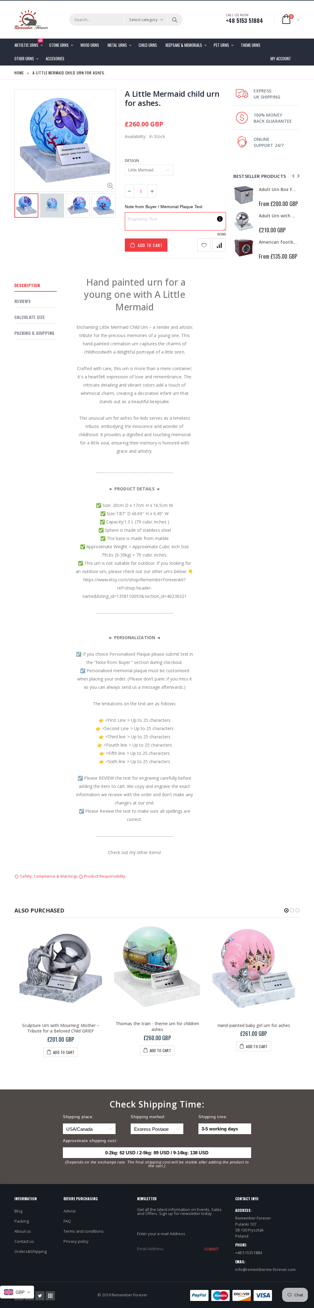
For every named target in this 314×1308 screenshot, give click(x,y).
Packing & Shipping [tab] (34, 333)
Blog (18, 1211)
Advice (69, 1211)
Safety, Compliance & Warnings (49, 876)
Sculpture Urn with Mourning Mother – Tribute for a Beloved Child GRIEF (60, 1028)
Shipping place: (78, 1117)
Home (19, 72)
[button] (286, 910)
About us (22, 1231)
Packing (21, 1221)
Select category (143, 19)
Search (175, 19)
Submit (211, 1249)
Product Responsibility (104, 876)
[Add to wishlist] (204, 245)
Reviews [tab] (22, 301)
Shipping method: (148, 1117)
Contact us (24, 1241)
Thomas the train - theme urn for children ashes (157, 1026)
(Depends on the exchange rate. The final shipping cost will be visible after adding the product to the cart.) (157, 1164)
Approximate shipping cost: (90, 1141)
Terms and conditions (83, 1231)
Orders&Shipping (30, 1251)
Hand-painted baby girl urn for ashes (253, 1025)
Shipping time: (212, 1117)
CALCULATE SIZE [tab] (29, 317)
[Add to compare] (219, 245)
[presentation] (21, 206)
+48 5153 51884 (244, 20)
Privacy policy (76, 1241)
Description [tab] (27, 285)
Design (132, 160)
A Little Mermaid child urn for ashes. (172, 98)
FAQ (67, 1221)
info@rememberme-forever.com (265, 1269)
